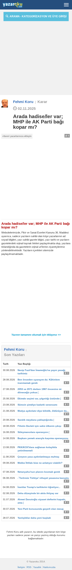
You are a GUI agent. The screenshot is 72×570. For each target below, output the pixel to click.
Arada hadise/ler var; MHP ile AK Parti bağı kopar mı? (38, 122)
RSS (29, 567)
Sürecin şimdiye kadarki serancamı (37, 404)
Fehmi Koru (23, 102)
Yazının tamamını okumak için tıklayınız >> (36, 334)
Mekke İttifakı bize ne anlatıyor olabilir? (40, 463)
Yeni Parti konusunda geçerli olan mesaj (40, 509)
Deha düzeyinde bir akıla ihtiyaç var (38, 493)
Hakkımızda (49, 567)
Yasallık (37, 567)
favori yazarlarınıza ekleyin (17, 136)
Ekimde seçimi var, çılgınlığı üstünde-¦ (39, 398)
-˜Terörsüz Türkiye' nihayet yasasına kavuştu (43, 478)
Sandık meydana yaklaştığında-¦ (36, 419)
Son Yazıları (14, 355)
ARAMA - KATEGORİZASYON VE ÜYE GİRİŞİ (37, 16)
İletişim (21, 567)
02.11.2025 (26, 108)
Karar (42, 102)
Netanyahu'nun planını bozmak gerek (39, 471)
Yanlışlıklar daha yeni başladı (34, 518)
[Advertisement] (36, 59)
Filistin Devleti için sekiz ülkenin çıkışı (39, 426)
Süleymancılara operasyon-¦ (33, 432)
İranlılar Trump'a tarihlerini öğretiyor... (39, 487)
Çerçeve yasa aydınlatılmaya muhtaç (38, 456)
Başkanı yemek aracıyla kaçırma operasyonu (43, 438)
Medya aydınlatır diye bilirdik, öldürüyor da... (43, 411)
